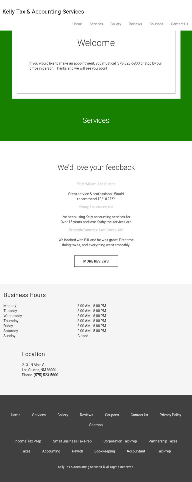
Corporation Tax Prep (120, 441)
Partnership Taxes (163, 441)
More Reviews (96, 261)
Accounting (51, 451)
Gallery (115, 24)
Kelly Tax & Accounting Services (43, 11)
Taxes (25, 451)
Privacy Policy (170, 415)
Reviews (135, 24)
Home (77, 24)
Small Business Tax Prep (72, 441)
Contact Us (179, 24)
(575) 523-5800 (46, 375)
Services (96, 24)
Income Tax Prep (28, 441)
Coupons (157, 24)
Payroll (77, 451)
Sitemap (96, 425)
